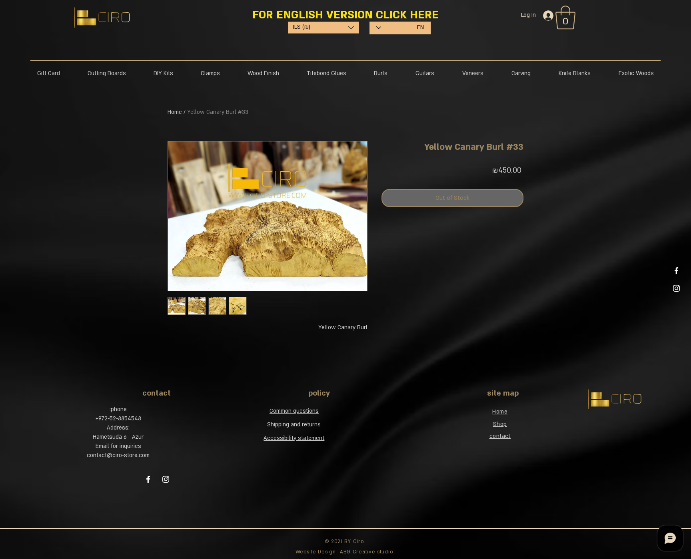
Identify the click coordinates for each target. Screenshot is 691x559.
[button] (423, 285)
